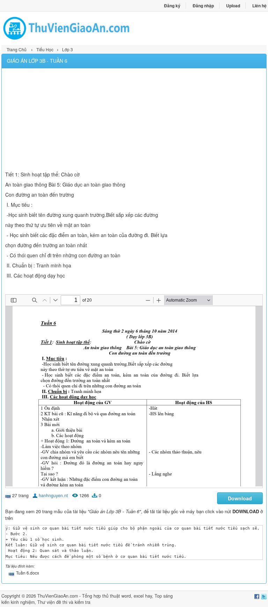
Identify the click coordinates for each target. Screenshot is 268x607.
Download (240, 498)
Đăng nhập (203, 5)
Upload (233, 5)
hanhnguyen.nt (53, 495)
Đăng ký (172, 5)
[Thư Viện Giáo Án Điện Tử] (67, 28)
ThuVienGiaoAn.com (57, 596)
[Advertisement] (134, 120)
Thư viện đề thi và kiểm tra (63, 602)
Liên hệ (259, 5)
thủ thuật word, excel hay (127, 596)
